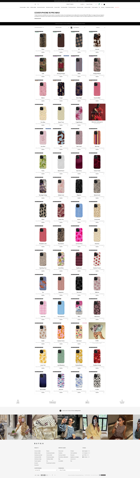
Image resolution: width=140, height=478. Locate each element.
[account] (102, 4)
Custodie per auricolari (49, 7)
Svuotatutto (117, 7)
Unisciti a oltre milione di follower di (71, 410)
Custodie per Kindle (64, 7)
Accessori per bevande (41, 7)
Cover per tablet (57, 7)
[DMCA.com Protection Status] (102, 475)
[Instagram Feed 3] (120, 427)
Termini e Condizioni (71, 475)
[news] (99, 4)
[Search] (38, 4)
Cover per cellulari (23, 7)
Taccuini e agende (95, 7)
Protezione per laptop (72, 7)
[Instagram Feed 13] (19, 427)
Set (99, 7)
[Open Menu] (35, 4)
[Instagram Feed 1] (70, 427)
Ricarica (28, 7)
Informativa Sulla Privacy (79, 475)
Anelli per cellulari (33, 7)
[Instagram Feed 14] (44, 427)
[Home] (70, 4)
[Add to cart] (49, 52)
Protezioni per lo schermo (109, 7)
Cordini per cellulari (87, 7)
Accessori (102, 7)
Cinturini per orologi (80, 7)
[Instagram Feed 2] (95, 427)
